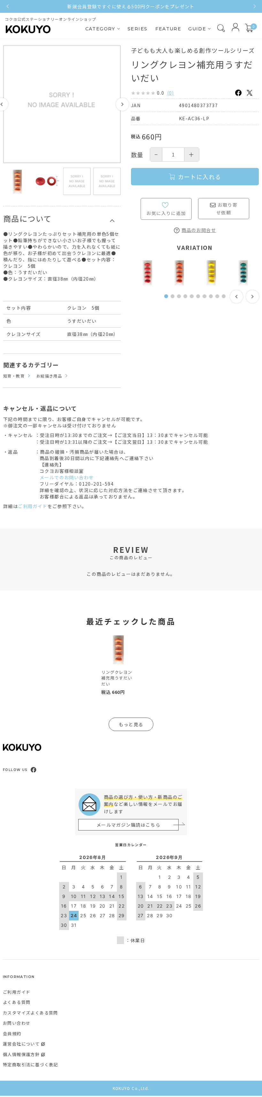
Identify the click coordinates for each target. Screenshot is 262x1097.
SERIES (137, 29)
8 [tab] (212, 300)
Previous (236, 296)
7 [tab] (206, 300)
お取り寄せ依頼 (226, 209)
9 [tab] (219, 300)
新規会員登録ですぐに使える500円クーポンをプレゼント (131, 6)
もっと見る (131, 724)
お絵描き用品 (49, 375)
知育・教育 (14, 375)
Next (122, 104)
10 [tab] (225, 300)
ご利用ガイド (32, 506)
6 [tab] (199, 300)
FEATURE (168, 29)
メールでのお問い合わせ (67, 477)
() (170, 93)
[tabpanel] (147, 272)
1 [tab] (168, 300)
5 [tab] (193, 300)
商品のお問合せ (198, 230)
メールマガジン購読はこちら (128, 825)
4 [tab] (187, 300)
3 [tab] (180, 300)
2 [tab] (174, 300)
